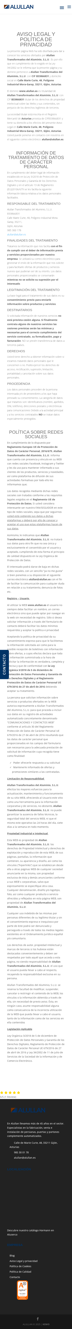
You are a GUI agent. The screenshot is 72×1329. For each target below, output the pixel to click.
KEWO (46, 1324)
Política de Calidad (20, 1271)
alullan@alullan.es (16, 234)
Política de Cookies (20, 1266)
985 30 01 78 (21, 1152)
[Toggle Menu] (62, 7)
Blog (12, 1255)
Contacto (15, 1277)
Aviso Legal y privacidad (24, 1261)
